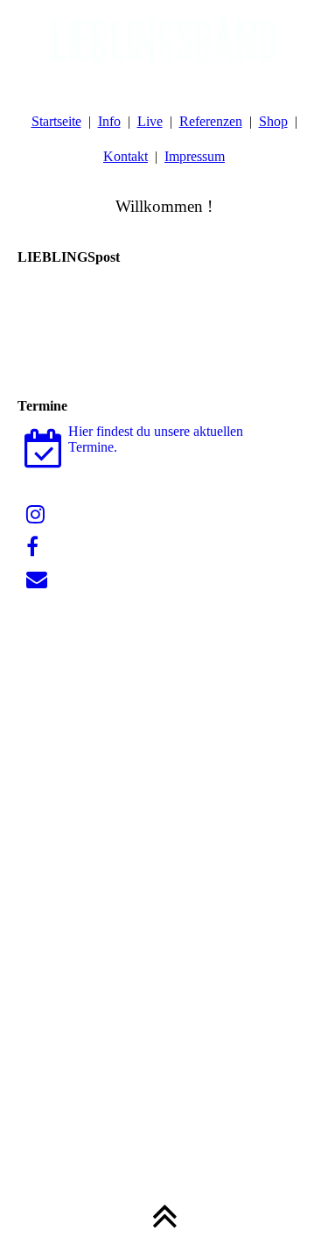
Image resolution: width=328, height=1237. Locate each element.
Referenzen (210, 121)
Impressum (194, 156)
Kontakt (125, 156)
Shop (273, 121)
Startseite (56, 121)
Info (109, 121)
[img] (164, 44)
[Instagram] (35, 514)
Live (150, 121)
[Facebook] (32, 547)
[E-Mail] (36, 579)
